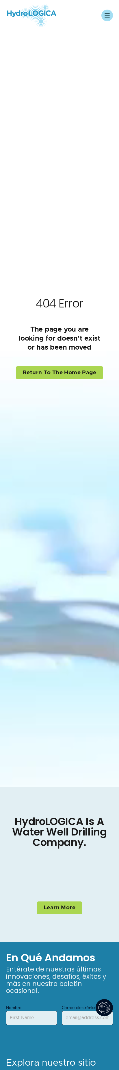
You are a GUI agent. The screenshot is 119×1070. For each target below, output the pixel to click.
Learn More (59, 907)
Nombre (13, 1008)
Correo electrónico (79, 1008)
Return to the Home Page (59, 372)
